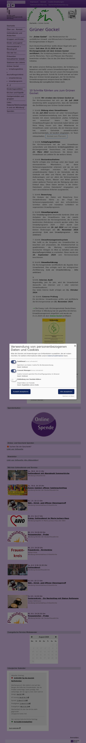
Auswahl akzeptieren (20, 392)
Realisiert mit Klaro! (68, 396)
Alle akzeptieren (66, 392)
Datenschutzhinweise (55, 356)
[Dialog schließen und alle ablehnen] (75, 345)
